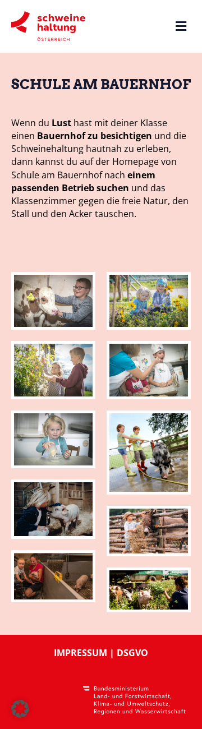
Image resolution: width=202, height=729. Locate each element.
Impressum (80, 653)
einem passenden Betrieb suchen (83, 181)
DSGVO (132, 653)
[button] (20, 709)
